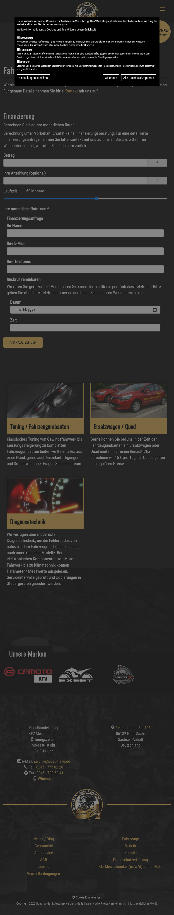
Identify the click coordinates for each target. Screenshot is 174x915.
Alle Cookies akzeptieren (138, 78)
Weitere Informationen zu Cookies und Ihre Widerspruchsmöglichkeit (56, 29)
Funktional (26, 50)
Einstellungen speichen (33, 78)
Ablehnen (111, 78)
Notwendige (27, 38)
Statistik (24, 62)
